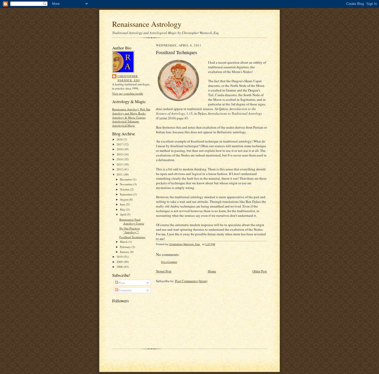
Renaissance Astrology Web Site (131, 109)
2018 (120, 139)
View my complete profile (127, 93)
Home (212, 271)
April (123, 214)
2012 (120, 169)
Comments (124, 290)
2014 (120, 159)
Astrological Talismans (125, 121)
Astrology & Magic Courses (128, 117)
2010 (120, 257)
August (124, 199)
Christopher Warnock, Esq (128, 78)
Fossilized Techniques (132, 237)
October (125, 189)
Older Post (259, 271)
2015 (120, 154)
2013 (120, 164)
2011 (120, 174)
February (125, 247)
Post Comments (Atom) (191, 281)
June (123, 204)
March (124, 242)
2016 (120, 149)
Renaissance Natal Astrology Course (131, 222)
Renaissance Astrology (147, 24)
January (125, 252)
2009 (120, 262)
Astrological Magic (123, 125)
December (126, 179)
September (126, 194)
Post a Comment (169, 262)
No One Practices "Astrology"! (129, 230)
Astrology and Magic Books (129, 113)
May (123, 209)
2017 (120, 144)
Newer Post (163, 271)
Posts (121, 283)
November (126, 184)
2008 (120, 267)
